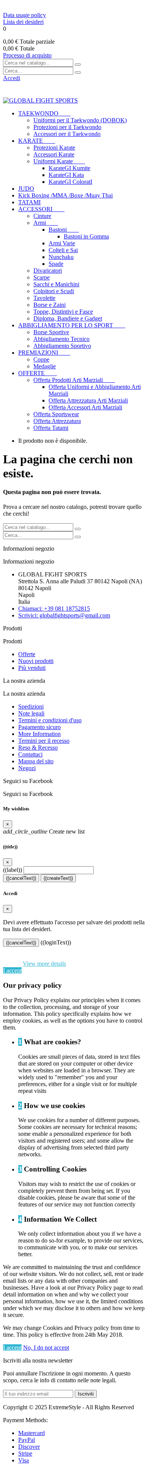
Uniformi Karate (59, 161)
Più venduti (32, 668)
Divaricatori (47, 270)
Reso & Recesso (38, 747)
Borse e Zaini (49, 305)
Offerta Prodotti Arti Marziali (74, 380)
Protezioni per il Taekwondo (67, 127)
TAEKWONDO (44, 113)
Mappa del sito (36, 761)
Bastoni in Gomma (86, 236)
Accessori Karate (53, 154)
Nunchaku (61, 257)
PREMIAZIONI (44, 352)
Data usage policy (24, 15)
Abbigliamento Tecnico (61, 339)
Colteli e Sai (63, 250)
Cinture (42, 216)
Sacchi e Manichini (56, 284)
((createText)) (58, 878)
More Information (39, 734)
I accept (12, 970)
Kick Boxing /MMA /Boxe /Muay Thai (65, 195)
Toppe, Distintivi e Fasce (63, 311)
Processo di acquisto (27, 55)
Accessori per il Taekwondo (67, 134)
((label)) (12, 870)
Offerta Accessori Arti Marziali (85, 407)
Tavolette (44, 298)
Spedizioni (31, 706)
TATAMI (29, 202)
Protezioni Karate (54, 147)
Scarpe (41, 277)
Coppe (41, 359)
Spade (56, 264)
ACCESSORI (41, 209)
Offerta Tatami (50, 428)
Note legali (31, 713)
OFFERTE (37, 373)
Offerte (26, 654)
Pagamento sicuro (39, 727)
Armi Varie (62, 243)
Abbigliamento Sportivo (62, 346)
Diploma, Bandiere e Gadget (67, 318)
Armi (45, 222)
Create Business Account (34, 6)
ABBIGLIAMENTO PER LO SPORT (71, 325)
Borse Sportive (51, 332)
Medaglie (44, 366)
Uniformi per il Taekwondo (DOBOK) (80, 120)
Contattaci (30, 754)
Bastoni (64, 229)
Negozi (27, 768)
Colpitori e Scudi (53, 291)
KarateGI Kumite (69, 168)
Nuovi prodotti (36, 661)
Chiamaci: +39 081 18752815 (54, 608)
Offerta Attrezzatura (57, 421)
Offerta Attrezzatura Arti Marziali (88, 400)
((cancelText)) (21, 878)
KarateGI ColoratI (70, 181)
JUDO (26, 188)
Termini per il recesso (43, 740)
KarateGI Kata (66, 175)
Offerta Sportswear (56, 414)
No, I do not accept (46, 1347)
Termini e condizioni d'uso (50, 720)
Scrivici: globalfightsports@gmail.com (64, 615)
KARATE (36, 140)
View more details (44, 963)
